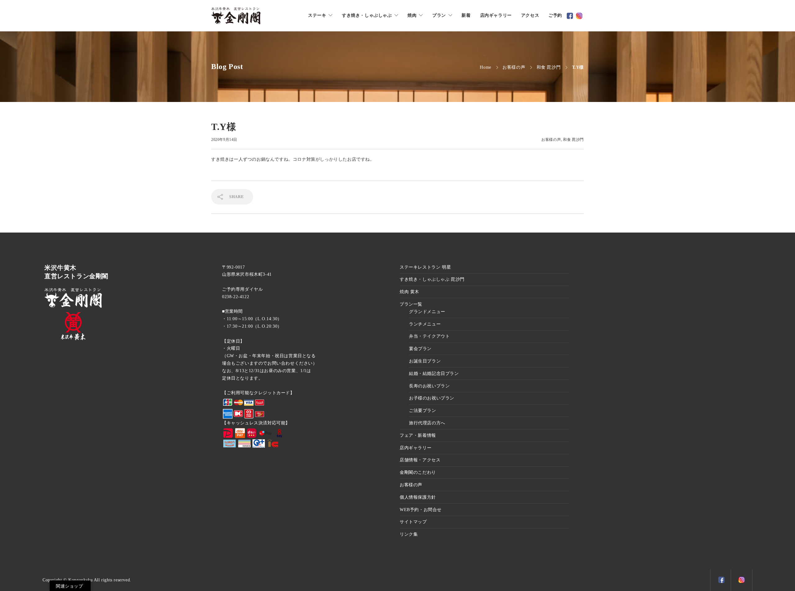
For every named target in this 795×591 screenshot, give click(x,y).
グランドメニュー (427, 311)
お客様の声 (513, 67)
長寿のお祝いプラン (429, 386)
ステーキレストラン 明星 (425, 267)
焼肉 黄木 (409, 291)
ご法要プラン (422, 410)
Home (485, 67)
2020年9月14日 (224, 139)
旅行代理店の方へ (427, 423)
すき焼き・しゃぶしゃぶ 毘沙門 (432, 279)
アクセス (530, 15)
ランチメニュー (425, 324)
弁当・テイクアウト (429, 336)
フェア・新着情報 (418, 435)
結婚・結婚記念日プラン (434, 373)
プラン (439, 15)
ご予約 (555, 15)
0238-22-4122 (235, 296)
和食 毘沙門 (549, 67)
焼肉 (411, 15)
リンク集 (409, 534)
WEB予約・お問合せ (421, 509)
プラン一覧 (411, 304)
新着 (465, 15)
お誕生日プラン (425, 361)
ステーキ (317, 15)
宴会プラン (420, 348)
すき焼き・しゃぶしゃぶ (367, 15)
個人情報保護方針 (418, 497)
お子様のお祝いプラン (431, 398)
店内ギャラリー (496, 15)
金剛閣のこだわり (418, 472)
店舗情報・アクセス (420, 460)
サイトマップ (413, 521)
